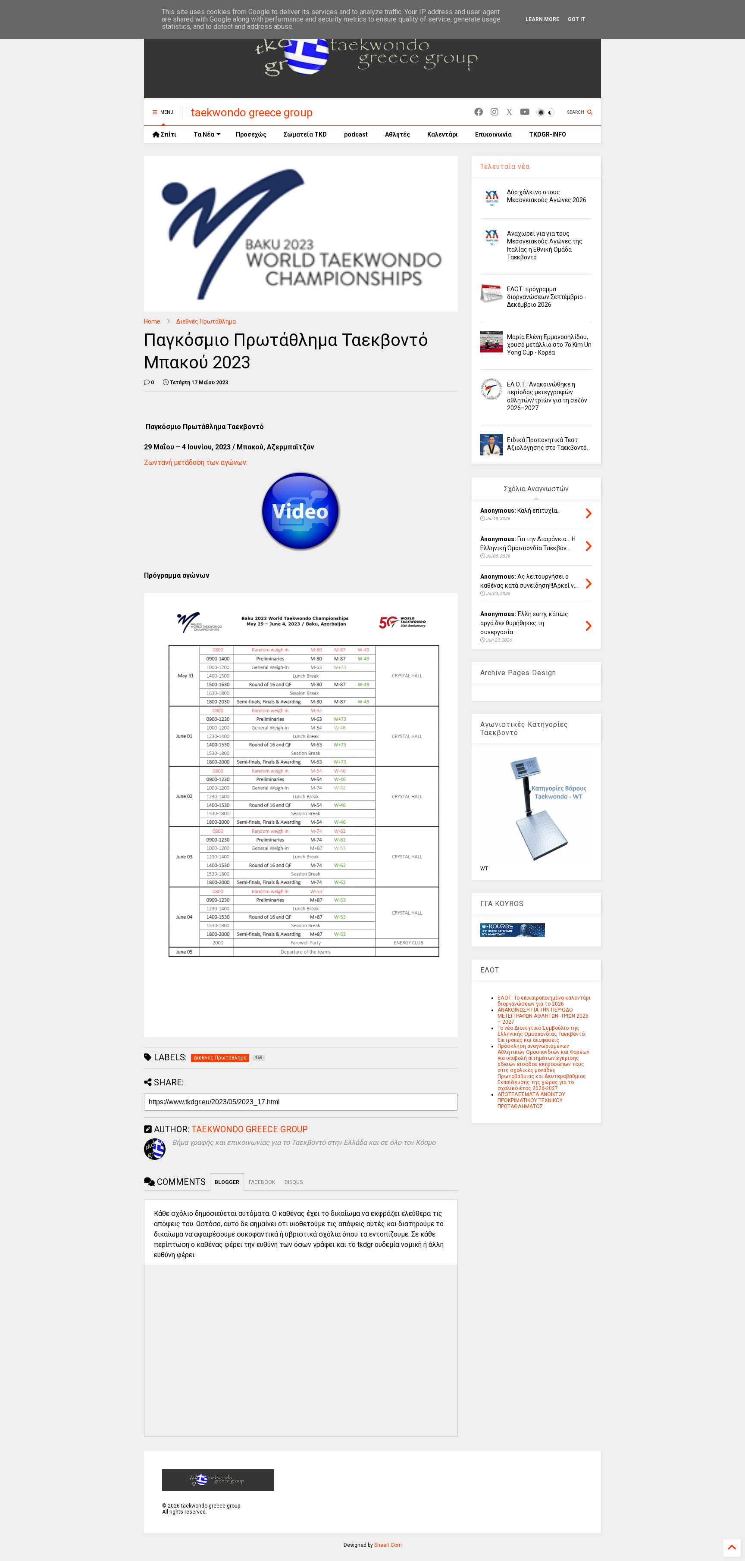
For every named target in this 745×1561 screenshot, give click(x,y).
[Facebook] (478, 112)
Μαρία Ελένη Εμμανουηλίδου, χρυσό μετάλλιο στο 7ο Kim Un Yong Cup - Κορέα (549, 344)
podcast (356, 134)
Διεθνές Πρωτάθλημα (206, 321)
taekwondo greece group (252, 112)
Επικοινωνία (493, 134)
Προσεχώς (251, 134)
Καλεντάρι (442, 134)
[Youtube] (525, 112)
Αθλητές (397, 134)
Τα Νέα (204, 134)
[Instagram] (494, 112)
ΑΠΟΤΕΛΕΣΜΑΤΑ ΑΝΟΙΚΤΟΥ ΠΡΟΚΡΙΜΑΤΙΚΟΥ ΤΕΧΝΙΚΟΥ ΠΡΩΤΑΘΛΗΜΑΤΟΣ (531, 1100)
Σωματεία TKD (305, 134)
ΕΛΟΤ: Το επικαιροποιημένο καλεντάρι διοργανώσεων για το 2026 (544, 1001)
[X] (509, 112)
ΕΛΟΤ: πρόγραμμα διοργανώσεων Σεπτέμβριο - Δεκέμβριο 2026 (546, 297)
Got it (576, 19)
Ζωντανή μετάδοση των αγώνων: (195, 462)
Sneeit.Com (388, 1545)
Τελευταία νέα (505, 166)
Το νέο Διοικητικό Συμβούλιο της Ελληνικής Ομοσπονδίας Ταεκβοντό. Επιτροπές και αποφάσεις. (542, 1034)
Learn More (542, 19)
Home (152, 321)
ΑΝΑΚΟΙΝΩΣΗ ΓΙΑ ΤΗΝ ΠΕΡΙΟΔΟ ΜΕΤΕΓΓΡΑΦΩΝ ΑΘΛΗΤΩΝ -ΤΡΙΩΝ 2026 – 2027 (543, 1016)
